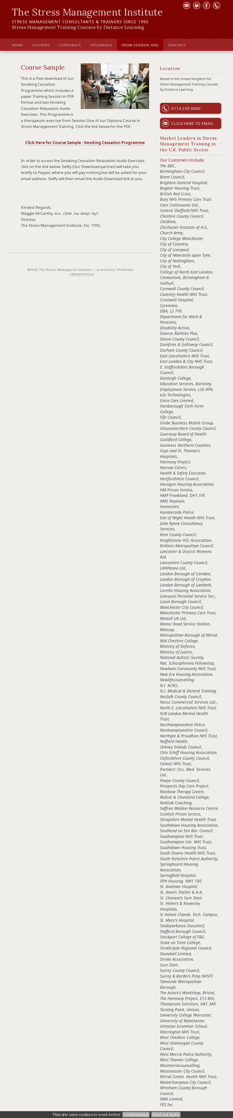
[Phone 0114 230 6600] (216, 5)
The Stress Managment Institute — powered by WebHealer (86, 270)
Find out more (166, 1114)
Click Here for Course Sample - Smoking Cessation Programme (85, 142)
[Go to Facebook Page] (206, 5)
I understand (136, 1114)
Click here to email (192, 123)
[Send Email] (186, 5)
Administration (81, 274)
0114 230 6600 (186, 108)
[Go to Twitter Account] (196, 5)
